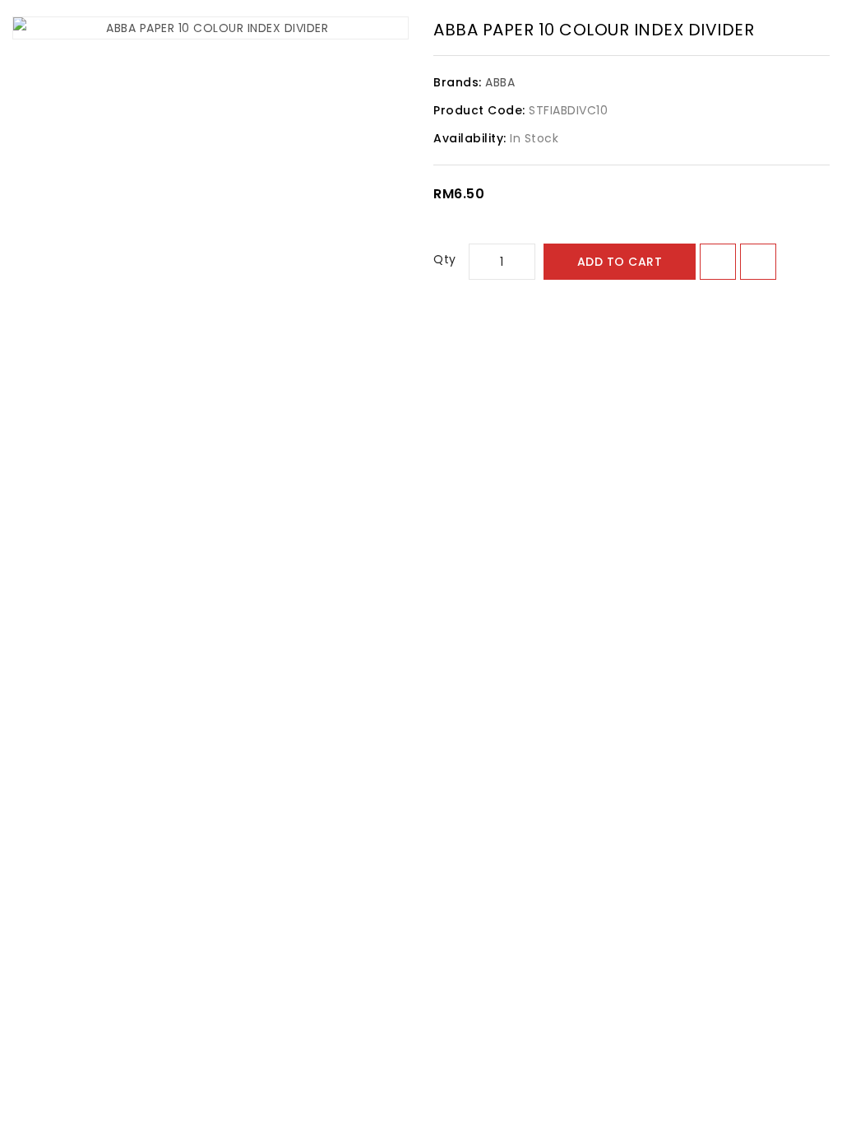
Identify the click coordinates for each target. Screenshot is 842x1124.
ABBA (500, 82)
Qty (444, 259)
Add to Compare (758, 262)
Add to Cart (620, 261)
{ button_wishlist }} (718, 262)
